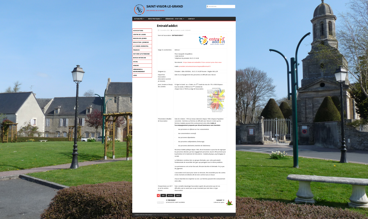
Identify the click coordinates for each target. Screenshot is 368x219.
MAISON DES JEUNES (140, 38)
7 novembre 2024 (165, 30)
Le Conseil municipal (141, 46)
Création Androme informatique (143, 215)
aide (163, 195)
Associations (176, 30)
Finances (136, 50)
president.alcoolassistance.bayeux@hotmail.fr (195, 66)
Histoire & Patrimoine (141, 54)
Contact (191, 19)
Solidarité (188, 30)
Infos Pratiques (154, 19)
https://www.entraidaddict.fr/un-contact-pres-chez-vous (202, 62)
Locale (182, 30)
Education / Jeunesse (141, 42)
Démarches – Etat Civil (174, 19)
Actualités (138, 19)
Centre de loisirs (139, 34)
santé (178, 195)
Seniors (136, 65)
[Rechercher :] (220, 6)
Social (135, 62)
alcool (170, 195)
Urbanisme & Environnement (139, 70)
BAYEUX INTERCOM (139, 58)
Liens (135, 75)
